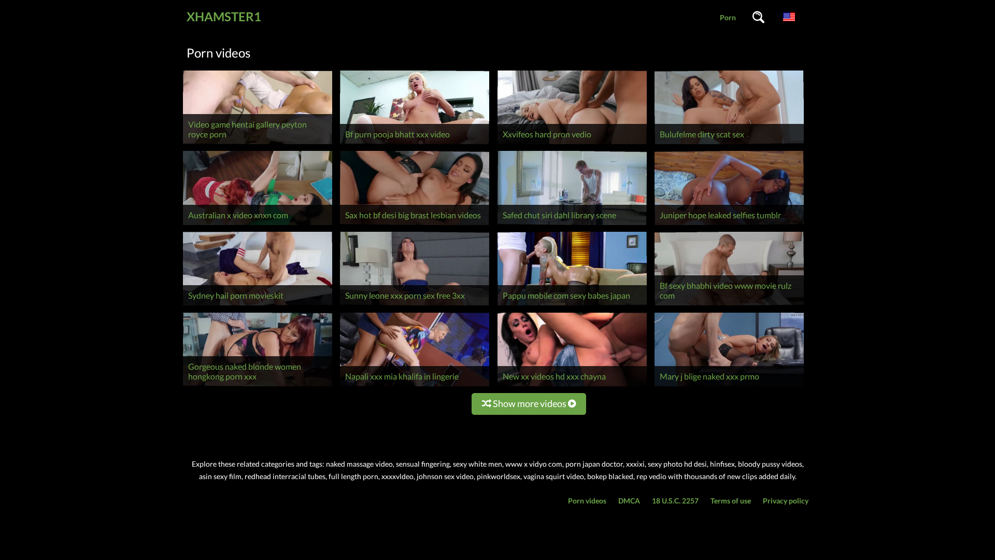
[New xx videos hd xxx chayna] (572, 386)
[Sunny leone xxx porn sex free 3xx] (414, 305)
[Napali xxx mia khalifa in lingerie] (414, 386)
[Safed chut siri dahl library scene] (572, 225)
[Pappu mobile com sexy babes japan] (572, 305)
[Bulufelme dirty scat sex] (729, 144)
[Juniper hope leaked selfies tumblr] (729, 225)
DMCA (629, 500)
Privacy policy (785, 500)
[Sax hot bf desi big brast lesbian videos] (414, 225)
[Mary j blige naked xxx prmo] (729, 386)
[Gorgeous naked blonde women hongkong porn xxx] (257, 386)
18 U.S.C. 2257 (675, 500)
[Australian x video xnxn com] (257, 225)
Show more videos (529, 403)
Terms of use (730, 500)
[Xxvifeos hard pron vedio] (572, 144)
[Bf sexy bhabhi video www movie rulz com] (729, 305)
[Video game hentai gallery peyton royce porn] (257, 144)
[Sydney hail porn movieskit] (257, 305)
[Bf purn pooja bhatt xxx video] (414, 144)
